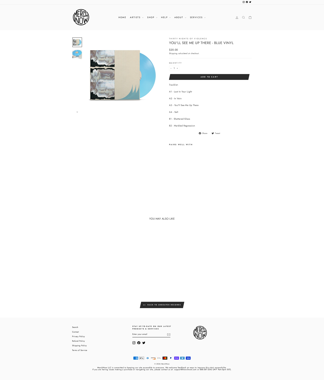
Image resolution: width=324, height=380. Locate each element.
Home (122, 17)
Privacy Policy (78, 336)
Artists (135, 17)
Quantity (175, 63)
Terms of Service (79, 350)
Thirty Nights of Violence (188, 38)
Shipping (173, 53)
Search (75, 327)
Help (165, 17)
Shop (151, 17)
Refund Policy (78, 341)
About (179, 17)
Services (197, 17)
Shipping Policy (79, 345)
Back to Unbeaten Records (164, 305)
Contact (75, 332)
